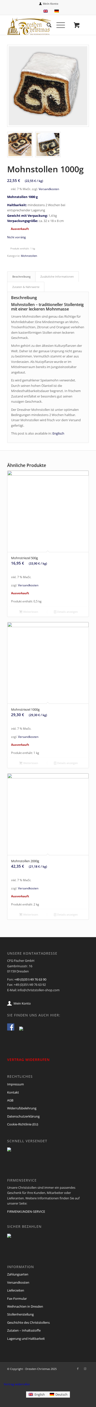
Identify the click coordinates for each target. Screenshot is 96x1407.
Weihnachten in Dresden (25, 1306)
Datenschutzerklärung (23, 1116)
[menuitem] (49, 3)
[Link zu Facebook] (77, 1368)
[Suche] (46, 25)
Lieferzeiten (15, 1290)
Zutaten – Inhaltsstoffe (24, 1330)
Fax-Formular (17, 1298)
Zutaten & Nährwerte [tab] (25, 287)
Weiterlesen (30, 612)
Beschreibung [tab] (21, 276)
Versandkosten (49, 189)
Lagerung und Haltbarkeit (26, 1338)
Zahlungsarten (17, 1274)
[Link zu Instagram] (85, 1368)
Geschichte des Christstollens (28, 1322)
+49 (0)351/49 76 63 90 (30, 979)
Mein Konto (50, 3)
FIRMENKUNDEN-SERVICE (26, 1211)
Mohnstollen (29, 256)
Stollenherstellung (20, 1314)
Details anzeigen (67, 612)
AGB (10, 1100)
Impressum (15, 1084)
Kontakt (13, 1092)
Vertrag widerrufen (17, 1384)
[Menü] (58, 25)
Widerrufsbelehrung (21, 1108)
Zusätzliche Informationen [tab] (57, 276)
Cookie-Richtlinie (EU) (22, 1124)
